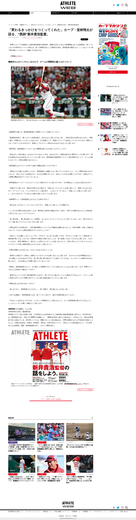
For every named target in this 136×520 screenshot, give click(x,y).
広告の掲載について (60, 511)
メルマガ (111, 511)
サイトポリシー (98, 511)
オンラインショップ (31, 511)
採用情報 (74, 511)
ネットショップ (99, 13)
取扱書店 (85, 511)
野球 (48, 399)
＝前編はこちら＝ (16, 56)
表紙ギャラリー (121, 13)
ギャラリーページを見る (85, 124)
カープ (44, 399)
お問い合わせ (124, 511)
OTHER (75, 13)
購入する (113, 72)
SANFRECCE (55, 13)
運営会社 (45, 511)
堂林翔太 (58, 399)
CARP (32, 13)
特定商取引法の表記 (14, 511)
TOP (10, 13)
